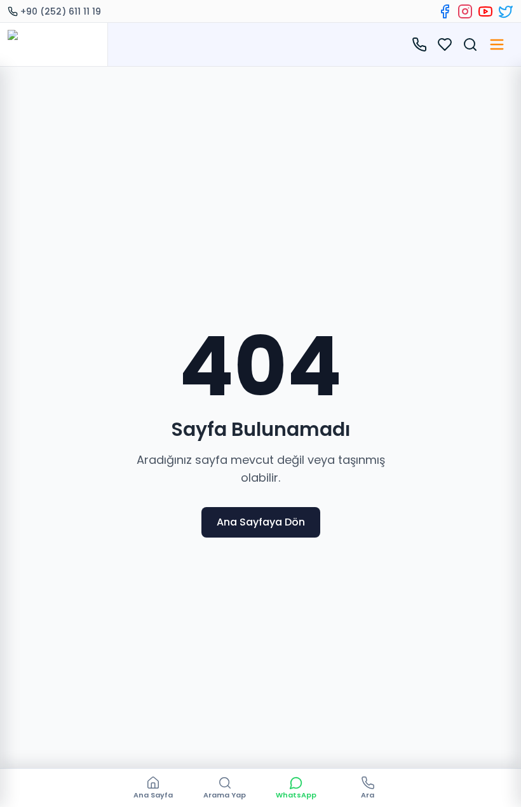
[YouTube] (485, 11)
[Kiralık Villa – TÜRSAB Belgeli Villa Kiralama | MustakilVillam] (53, 44)
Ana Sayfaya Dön (261, 522)
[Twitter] (505, 11)
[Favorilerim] (444, 44)
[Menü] (497, 44)
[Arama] (470, 44)
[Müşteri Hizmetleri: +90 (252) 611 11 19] (419, 44)
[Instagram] (465, 11)
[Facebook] (444, 11)
